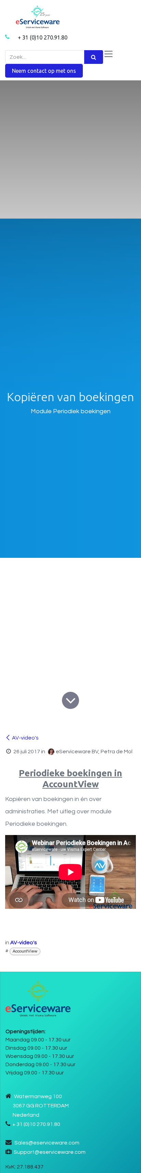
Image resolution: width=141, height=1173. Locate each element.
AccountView (25, 951)
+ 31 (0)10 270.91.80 (42, 37)
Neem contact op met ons (44, 71)
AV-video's (25, 738)
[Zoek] (93, 57)
